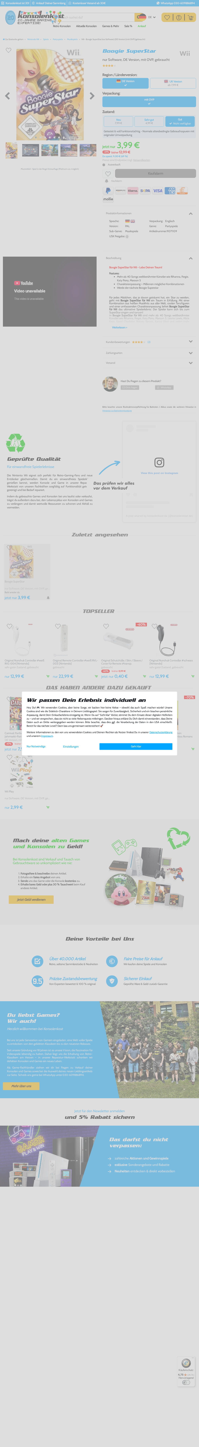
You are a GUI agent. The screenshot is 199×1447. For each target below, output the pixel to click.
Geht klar (136, 746)
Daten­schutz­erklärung (160, 732)
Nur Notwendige (36, 746)
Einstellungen (71, 746)
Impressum (47, 735)
